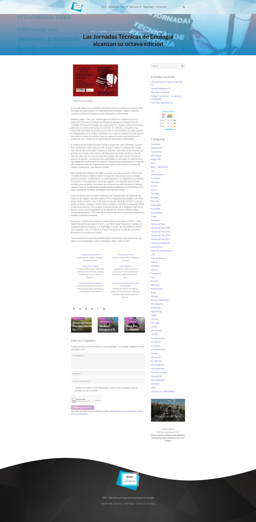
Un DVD (154, 334)
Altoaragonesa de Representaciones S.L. (83, 326)
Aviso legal (129, 503)
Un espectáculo (158, 338)
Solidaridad (156, 308)
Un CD (154, 327)
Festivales (155, 220)
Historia (154, 262)
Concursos (155, 178)
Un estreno (156, 342)
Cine (153, 171)
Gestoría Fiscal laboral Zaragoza (90, 283)
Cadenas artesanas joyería (90, 255)
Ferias (153, 216)
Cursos (154, 186)
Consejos (155, 182)
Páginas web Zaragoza (111, 503)
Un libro (154, 353)
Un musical (156, 357)
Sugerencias (156, 311)
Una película (156, 376)
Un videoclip (156, 361)
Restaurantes (157, 289)
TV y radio (155, 323)
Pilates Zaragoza (126, 266)
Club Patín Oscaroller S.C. (162, 103)
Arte (153, 163)
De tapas (155, 197)
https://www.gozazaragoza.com (168, 432)
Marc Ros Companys (132, 327)
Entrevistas (156, 205)
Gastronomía (156, 247)
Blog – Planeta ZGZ (159, 167)
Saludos (154, 296)
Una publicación (158, 380)
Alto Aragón (156, 155)
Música (154, 270)
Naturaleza (156, 273)
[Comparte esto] (74, 309)
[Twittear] (80, 309)
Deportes (155, 201)
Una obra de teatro (159, 372)
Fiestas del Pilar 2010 (160, 235)
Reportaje (155, 285)
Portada (154, 281)
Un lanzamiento (158, 349)
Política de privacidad (145, 503)
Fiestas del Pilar (158, 224)
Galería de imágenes (160, 243)
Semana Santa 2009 (160, 300)
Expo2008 (155, 209)
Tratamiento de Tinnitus (125, 255)
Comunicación (157, 174)
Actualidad (155, 144)
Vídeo (153, 387)
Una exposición (157, 368)
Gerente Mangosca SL (107, 327)
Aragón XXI (156, 159)
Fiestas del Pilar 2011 (160, 239)
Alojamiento (156, 152)
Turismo (154, 319)
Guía (153, 254)
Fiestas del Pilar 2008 (160, 228)
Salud (153, 292)
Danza (154, 190)
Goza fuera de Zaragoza (161, 250)
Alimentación (156, 148)
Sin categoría (156, 304)
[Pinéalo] (92, 309)
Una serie (155, 384)
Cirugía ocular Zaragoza (90, 266)
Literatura (155, 266)
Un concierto (156, 330)
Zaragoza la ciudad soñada (163, 391)
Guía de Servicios (158, 258)
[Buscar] (184, 7)
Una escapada (157, 365)
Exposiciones (156, 212)
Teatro (154, 315)
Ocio (153, 277)
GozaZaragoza (168, 429)
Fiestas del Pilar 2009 (160, 231)
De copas (155, 193)
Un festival (155, 346)
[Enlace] (77, 7)
